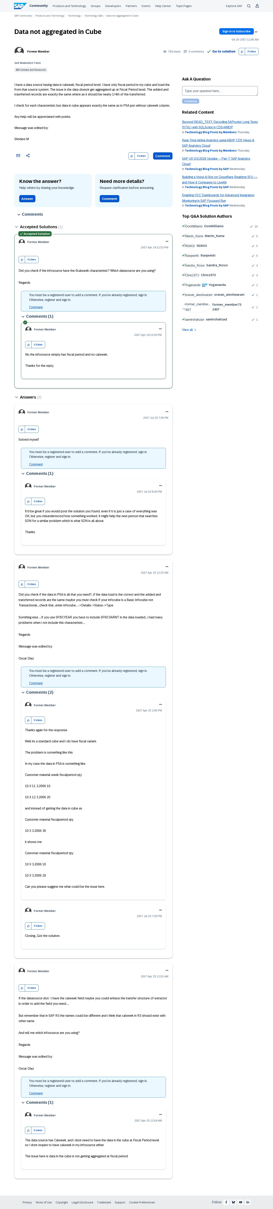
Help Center (163, 6)
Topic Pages (184, 6)
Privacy (27, 1202)
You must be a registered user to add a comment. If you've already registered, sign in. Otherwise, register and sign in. (88, 297)
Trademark (104, 1202)
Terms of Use (43, 1202)
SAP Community (23, 16)
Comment (162, 156)
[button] (242, 51)
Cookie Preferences (142, 1202)
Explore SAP (234, 6)
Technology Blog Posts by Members (211, 132)
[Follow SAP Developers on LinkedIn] (247, 1202)
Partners (131, 6)
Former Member (38, 51)
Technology (74, 16)
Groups (96, 6)
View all (187, 329)
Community (38, 5)
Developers (113, 6)
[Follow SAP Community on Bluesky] (233, 1202)
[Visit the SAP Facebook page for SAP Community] (226, 1202)
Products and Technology (69, 6)
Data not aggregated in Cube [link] (122, 16)
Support (120, 1202)
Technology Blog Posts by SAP (207, 169)
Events (146, 6)
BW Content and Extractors (31, 69)
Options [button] (256, 32)
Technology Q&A (93, 16)
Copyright (62, 1202)
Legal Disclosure (82, 1202)
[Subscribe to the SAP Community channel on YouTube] (240, 1202)
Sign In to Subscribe (236, 31)
